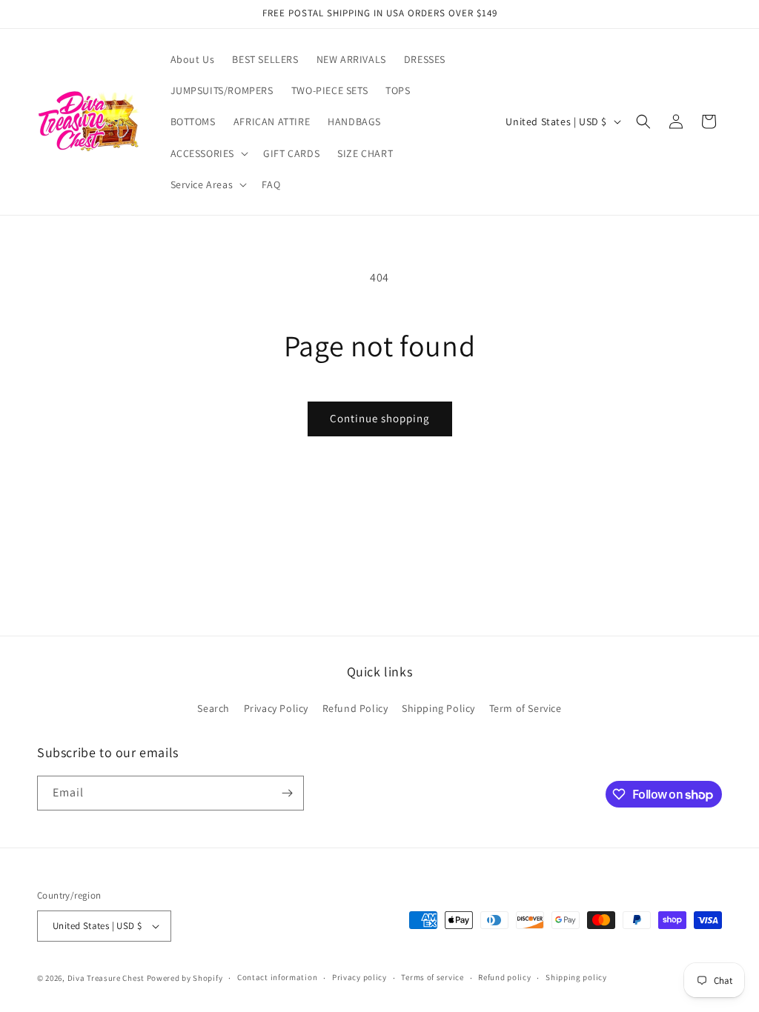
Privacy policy (359, 977)
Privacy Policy (276, 708)
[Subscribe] (287, 793)
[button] (208, 153)
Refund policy (504, 977)
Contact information (277, 977)
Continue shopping (380, 418)
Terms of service (432, 977)
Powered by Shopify (185, 978)
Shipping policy (576, 977)
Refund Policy (355, 708)
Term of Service (525, 708)
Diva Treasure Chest (106, 978)
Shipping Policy (438, 708)
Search (213, 708)
